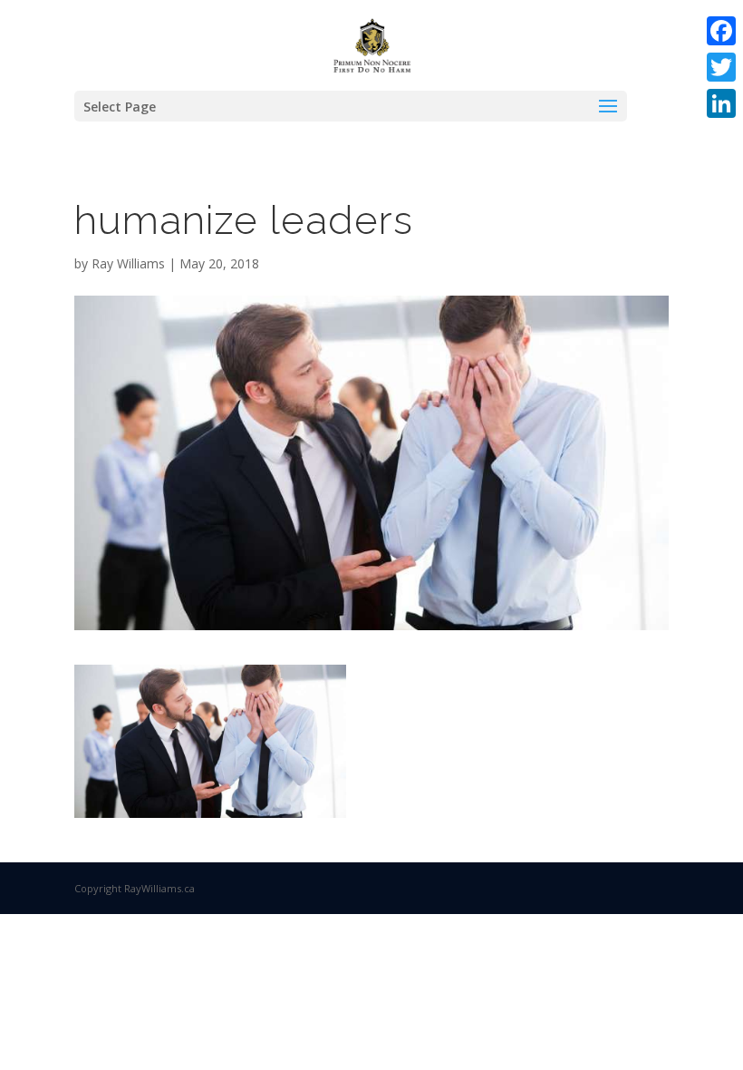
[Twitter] (721, 67)
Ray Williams (128, 263)
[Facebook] (721, 31)
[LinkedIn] (721, 103)
